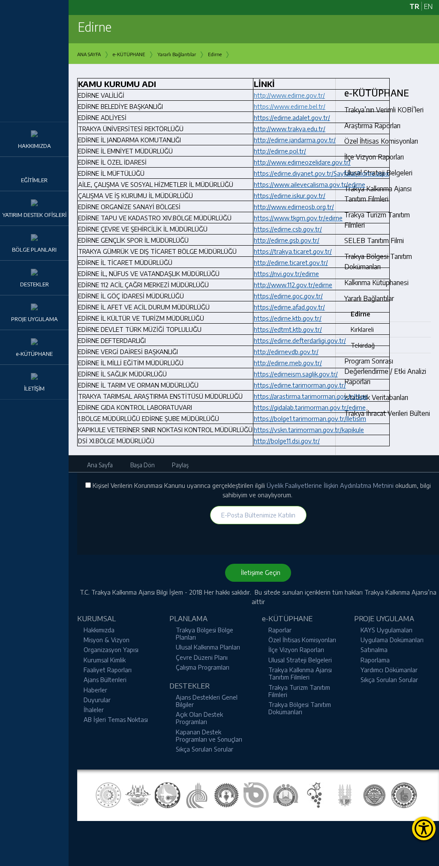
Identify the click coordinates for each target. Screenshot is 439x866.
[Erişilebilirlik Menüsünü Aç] (424, 828)
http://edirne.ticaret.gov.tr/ (291, 262)
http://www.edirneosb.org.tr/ (294, 206)
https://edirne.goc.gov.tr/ (288, 296)
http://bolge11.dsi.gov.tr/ (287, 441)
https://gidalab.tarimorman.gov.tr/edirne (310, 407)
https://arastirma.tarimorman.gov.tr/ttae (310, 396)
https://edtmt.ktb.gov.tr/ (288, 329)
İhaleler (94, 709)
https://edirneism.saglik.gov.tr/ (296, 374)
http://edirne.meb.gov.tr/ (288, 363)
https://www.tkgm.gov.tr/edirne (298, 218)
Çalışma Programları (202, 667)
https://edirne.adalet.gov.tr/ (292, 117)
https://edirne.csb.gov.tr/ (288, 229)
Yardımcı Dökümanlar (389, 670)
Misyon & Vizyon (106, 639)
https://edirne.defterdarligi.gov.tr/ (300, 340)
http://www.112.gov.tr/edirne (293, 285)
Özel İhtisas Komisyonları (302, 639)
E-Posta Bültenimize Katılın (258, 515)
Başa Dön (142, 465)
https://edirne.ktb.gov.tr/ (288, 318)
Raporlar (280, 630)
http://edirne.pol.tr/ (280, 151)
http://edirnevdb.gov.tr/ (286, 351)
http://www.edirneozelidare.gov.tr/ (302, 162)
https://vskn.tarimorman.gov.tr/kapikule (309, 429)
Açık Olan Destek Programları (199, 717)
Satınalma (374, 649)
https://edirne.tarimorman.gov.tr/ (300, 385)
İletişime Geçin (258, 572)
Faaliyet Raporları (108, 670)
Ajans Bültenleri (105, 679)
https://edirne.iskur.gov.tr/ (289, 195)
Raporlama (375, 660)
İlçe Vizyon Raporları (296, 649)
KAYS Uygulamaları (386, 630)
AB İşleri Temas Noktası (116, 719)
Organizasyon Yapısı (111, 649)
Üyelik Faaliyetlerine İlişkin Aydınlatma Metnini (331, 485)
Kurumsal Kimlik (105, 660)
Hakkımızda (99, 630)
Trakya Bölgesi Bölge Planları (204, 633)
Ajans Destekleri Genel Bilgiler (207, 700)
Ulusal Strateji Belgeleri (300, 660)
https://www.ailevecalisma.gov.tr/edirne (309, 184)
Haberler (95, 690)
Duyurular (97, 700)
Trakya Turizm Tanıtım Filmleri (299, 690)
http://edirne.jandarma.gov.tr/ (295, 140)
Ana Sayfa (99, 465)
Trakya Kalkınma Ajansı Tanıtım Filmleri (300, 673)
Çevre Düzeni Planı (202, 657)
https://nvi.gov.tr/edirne (286, 273)
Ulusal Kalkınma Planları (208, 647)
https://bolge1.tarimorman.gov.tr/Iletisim (310, 418)
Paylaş (180, 465)
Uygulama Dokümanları (392, 639)
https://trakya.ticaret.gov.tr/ (293, 251)
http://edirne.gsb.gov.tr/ (286, 240)
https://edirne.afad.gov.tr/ (289, 307)
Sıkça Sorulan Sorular (204, 749)
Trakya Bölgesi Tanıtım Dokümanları (299, 708)
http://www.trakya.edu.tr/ (289, 128)
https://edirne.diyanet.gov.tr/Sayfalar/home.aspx (321, 173)
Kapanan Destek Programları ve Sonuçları (209, 735)
